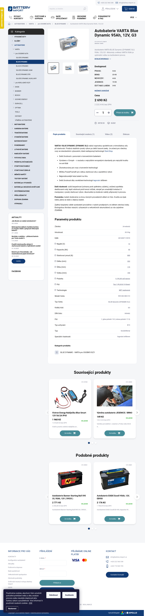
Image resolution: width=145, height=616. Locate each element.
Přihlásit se (57, 583)
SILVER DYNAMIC (22, 57)
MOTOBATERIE (19, 124)
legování (96, 180)
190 (128, 273)
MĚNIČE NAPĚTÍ (20, 174)
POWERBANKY (19, 145)
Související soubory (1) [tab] (85, 134)
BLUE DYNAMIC (21, 62)
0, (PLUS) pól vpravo (123, 279)
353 (128, 261)
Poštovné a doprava (15, 567)
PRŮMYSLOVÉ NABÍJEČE (23, 162)
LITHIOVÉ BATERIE (21, 149)
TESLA (17, 112)
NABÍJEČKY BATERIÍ (21, 154)
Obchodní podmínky (15, 578)
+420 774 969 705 (116, 566)
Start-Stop (109, 151)
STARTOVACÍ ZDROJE (22, 170)
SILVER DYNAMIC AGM (24, 70)
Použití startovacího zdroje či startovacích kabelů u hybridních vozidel (26, 245)
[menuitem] (18, 17)
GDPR (10, 587)
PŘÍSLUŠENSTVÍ (20, 195)
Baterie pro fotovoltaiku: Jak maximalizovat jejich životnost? (23, 252)
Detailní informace (102, 59)
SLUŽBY (17, 41)
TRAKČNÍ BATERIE (21, 133)
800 (128, 255)
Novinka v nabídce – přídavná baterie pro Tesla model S (25, 237)
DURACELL (19, 103)
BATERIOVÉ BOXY (20, 141)
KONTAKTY (12, 557)
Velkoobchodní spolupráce (17, 574)
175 (128, 267)
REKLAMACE (87, 604)
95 (129, 250)
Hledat (84, 9)
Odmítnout (53, 595)
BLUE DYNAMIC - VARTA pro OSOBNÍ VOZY (77, 352)
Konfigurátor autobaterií (16, 560)
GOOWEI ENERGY (21, 99)
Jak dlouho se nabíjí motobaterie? (24, 221)
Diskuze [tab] (126, 134)
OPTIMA (18, 108)
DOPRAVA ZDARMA (21, 199)
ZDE (30, 603)
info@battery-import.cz (118, 557)
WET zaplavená (124, 290)
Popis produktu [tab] (59, 134)
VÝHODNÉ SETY (20, 37)
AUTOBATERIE (19, 45)
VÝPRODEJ (18, 204)
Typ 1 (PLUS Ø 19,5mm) (121, 284)
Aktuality (11, 564)
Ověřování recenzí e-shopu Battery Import (20, 583)
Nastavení (12, 608)
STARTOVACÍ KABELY (22, 166)
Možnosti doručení (102, 90)
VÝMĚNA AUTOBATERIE (23, 120)
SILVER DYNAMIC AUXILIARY (26, 78)
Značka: (99, 43)
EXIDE (17, 87)
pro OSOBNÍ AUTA (22, 53)
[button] (89, 443)
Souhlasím (69, 595)
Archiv (18, 261)
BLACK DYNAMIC (22, 66)
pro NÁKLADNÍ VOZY (23, 83)
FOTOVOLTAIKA (20, 158)
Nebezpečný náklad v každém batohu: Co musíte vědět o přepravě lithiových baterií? (25, 228)
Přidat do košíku (122, 113)
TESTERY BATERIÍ (20, 178)
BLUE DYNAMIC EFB (23, 74)
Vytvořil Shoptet (114, 613)
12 (129, 244)
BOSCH (17, 95)
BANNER (18, 91)
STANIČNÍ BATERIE (21, 137)
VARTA (17, 49)
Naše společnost (14, 571)
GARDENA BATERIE (21, 128)
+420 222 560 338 (116, 561)
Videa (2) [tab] (108, 134)
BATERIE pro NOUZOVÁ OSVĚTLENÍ (27, 187)
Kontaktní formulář (117, 575)
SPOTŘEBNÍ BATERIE (22, 191)
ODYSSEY (18, 116)
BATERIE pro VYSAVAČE (22, 183)
